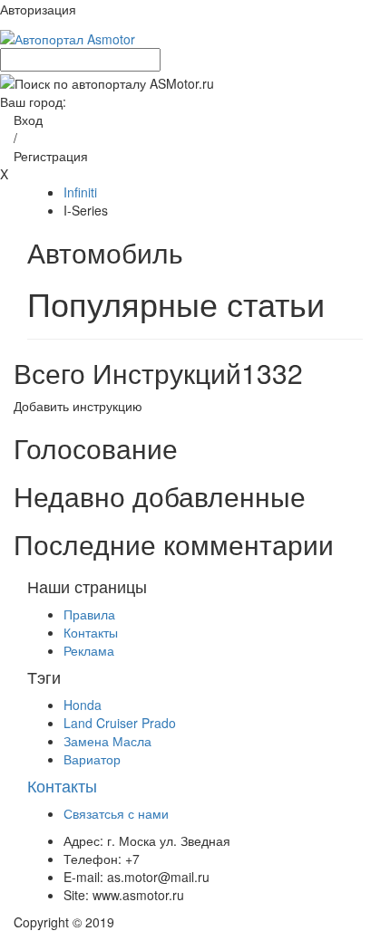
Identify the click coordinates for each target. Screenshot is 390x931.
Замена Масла (107, 741)
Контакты (90, 632)
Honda (82, 705)
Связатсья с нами (116, 813)
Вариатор (92, 759)
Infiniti (80, 192)
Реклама (88, 650)
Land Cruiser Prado (119, 723)
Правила (89, 614)
